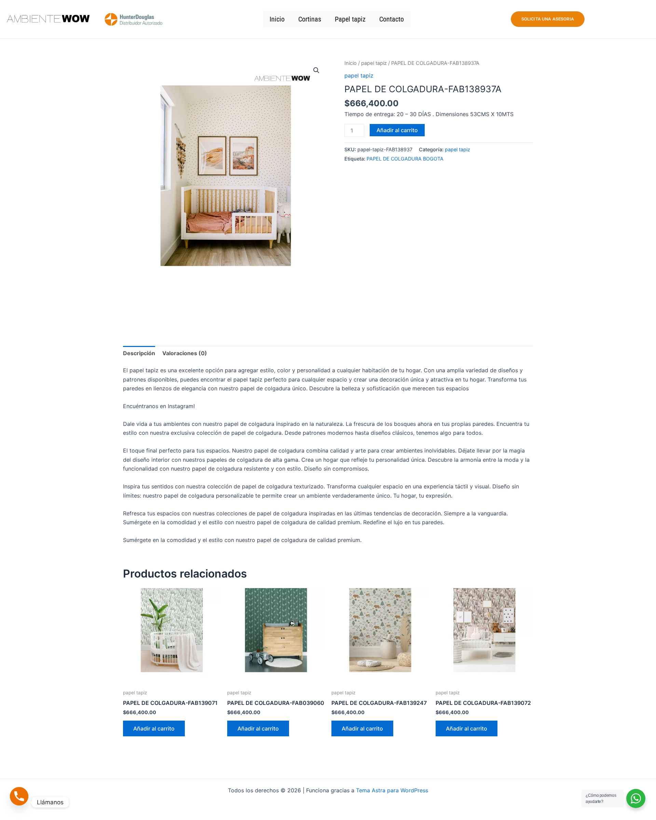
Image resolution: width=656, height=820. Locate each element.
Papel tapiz (350, 19)
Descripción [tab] (139, 353)
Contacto (391, 19)
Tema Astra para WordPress (392, 790)
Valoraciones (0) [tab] (184, 353)
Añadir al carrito (397, 130)
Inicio (277, 19)
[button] (316, 70)
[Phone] (19, 802)
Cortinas (309, 19)
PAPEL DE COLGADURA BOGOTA (405, 159)
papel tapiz (374, 63)
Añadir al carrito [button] (154, 728)
